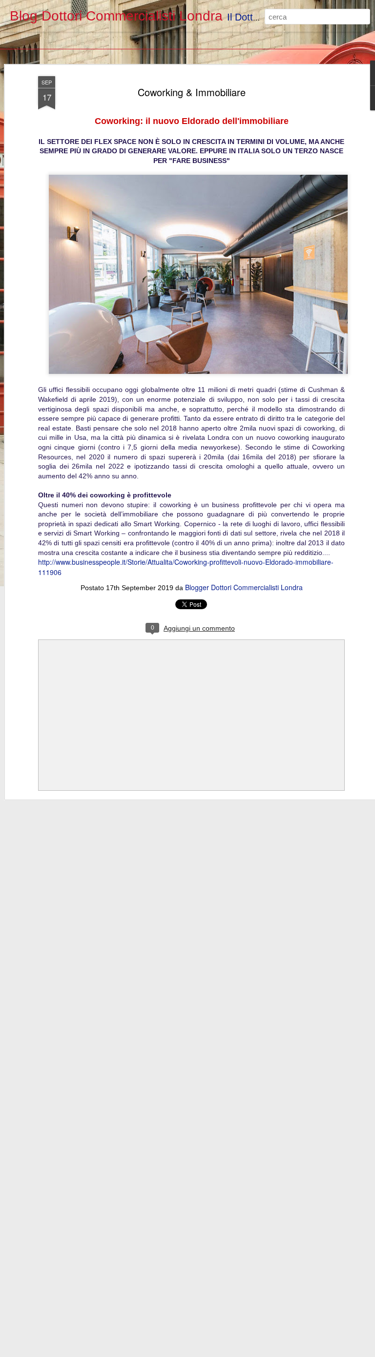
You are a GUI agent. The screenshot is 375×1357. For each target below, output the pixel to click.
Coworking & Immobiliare (192, 92)
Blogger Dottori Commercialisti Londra (244, 587)
